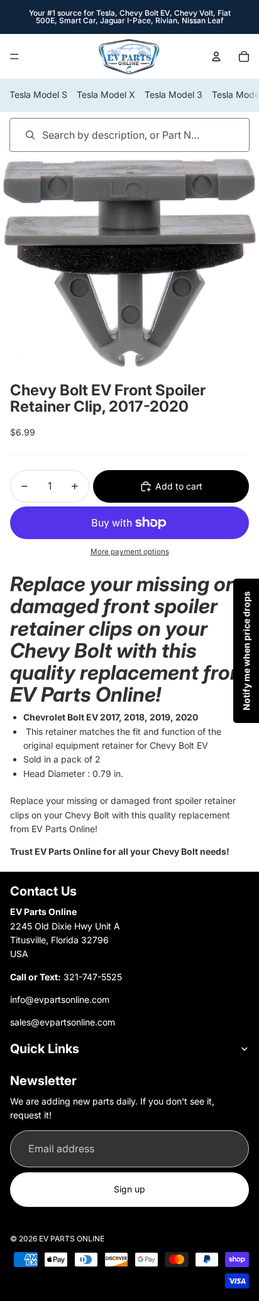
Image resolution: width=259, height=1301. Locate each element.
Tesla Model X (106, 94)
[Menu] (14, 56)
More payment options (130, 551)
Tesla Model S (38, 94)
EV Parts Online (71, 1238)
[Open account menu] (216, 56)
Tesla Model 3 (173, 94)
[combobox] (111, 134)
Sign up (129, 1189)
